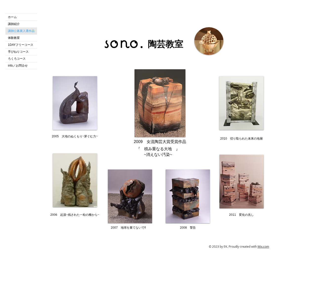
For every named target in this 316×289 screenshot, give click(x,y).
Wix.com (263, 246)
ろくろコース (17, 58)
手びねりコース (18, 51)
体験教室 (14, 38)
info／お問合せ (18, 65)
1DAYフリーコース (20, 45)
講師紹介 (14, 24)
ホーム (12, 17)
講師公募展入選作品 (21, 31)
